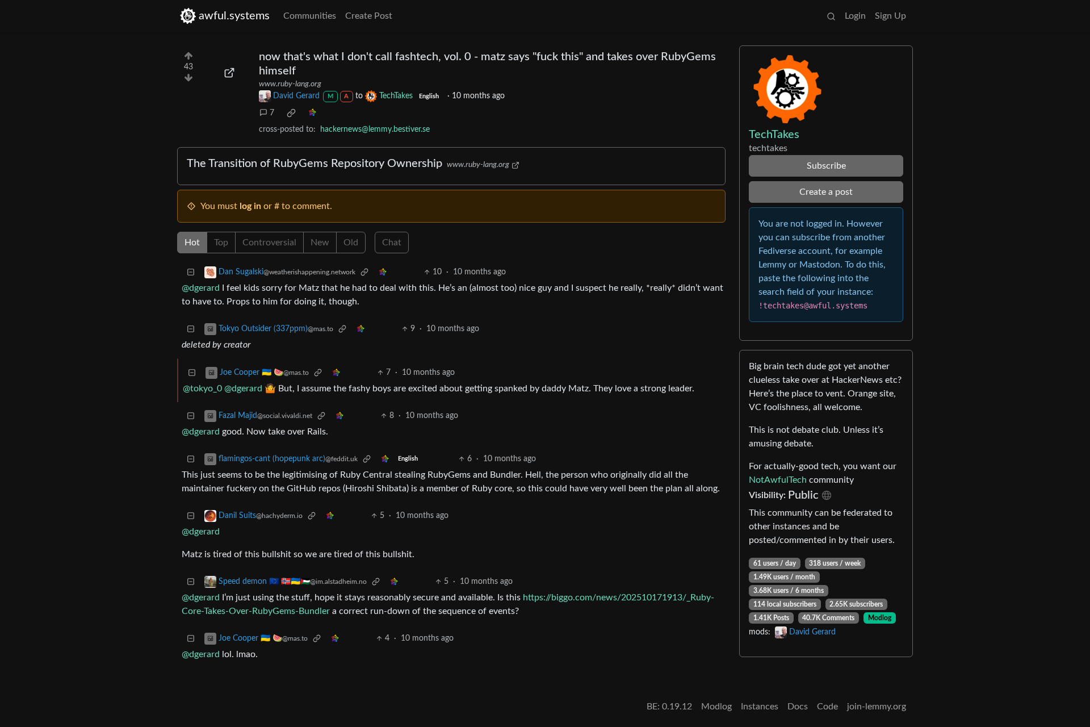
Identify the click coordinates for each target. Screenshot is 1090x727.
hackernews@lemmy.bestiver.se (375, 129)
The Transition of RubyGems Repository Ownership (314, 163)
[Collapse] (191, 272)
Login (855, 15)
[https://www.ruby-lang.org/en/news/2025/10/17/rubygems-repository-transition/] (229, 72)
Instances (759, 706)
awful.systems (234, 16)
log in (250, 206)
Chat (391, 242)
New (320, 242)
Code (827, 706)
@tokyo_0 (202, 388)
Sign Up (890, 15)
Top (221, 242)
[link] (291, 113)
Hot (192, 242)
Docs (797, 706)
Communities (309, 15)
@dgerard (201, 288)
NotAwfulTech (778, 479)
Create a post (826, 192)
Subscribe (826, 165)
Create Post (368, 15)
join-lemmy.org (876, 706)
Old (350, 242)
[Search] (831, 16)
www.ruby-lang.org (290, 84)
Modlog (879, 618)
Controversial (269, 242)
